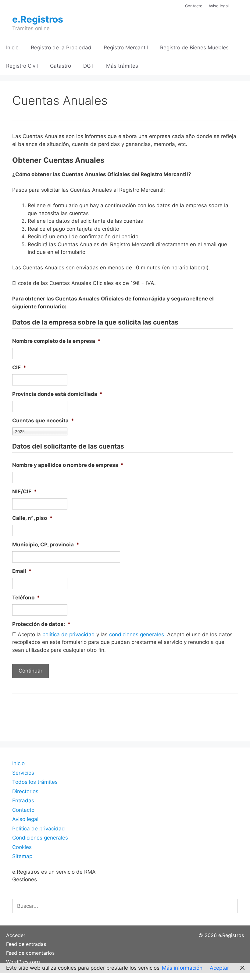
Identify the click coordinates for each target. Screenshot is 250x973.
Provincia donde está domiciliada (57, 394)
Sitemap (22, 856)
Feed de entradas (26, 944)
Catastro (60, 66)
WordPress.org (23, 962)
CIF (19, 367)
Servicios (23, 773)
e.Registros (37, 19)
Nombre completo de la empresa (56, 341)
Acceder (15, 935)
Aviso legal (219, 5)
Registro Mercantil (126, 47)
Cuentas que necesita (43, 420)
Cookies (22, 847)
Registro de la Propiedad (61, 47)
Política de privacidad (38, 829)
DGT (88, 66)
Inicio (12, 47)
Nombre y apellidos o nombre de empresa (68, 465)
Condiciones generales (40, 838)
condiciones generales (136, 634)
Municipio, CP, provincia (45, 545)
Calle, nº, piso (32, 518)
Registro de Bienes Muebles (194, 47)
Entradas (23, 800)
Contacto (193, 5)
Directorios (25, 791)
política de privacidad (68, 634)
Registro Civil (22, 66)
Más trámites (122, 66)
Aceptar (219, 968)
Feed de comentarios (30, 953)
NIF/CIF (24, 491)
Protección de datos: (41, 624)
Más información (182, 968)
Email (22, 571)
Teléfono (26, 598)
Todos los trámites (35, 782)
